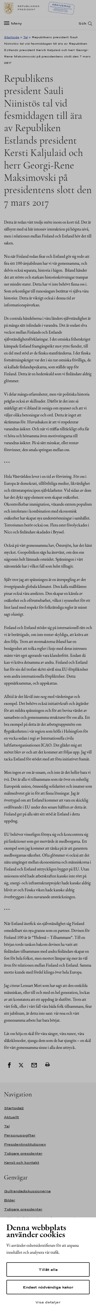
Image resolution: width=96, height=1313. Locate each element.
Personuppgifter (19, 1135)
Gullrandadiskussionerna (27, 1191)
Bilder (9, 1200)
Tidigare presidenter (23, 1153)
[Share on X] (21, 1064)
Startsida (11, 37)
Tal (25, 37)
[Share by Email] (34, 1064)
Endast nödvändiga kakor (48, 1287)
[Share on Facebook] (9, 1064)
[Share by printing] (47, 1064)
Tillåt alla (48, 1269)
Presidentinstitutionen (25, 1144)
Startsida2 (14, 1108)
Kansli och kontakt (21, 1162)
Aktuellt (11, 1117)
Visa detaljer (48, 1302)
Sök (82, 23)
